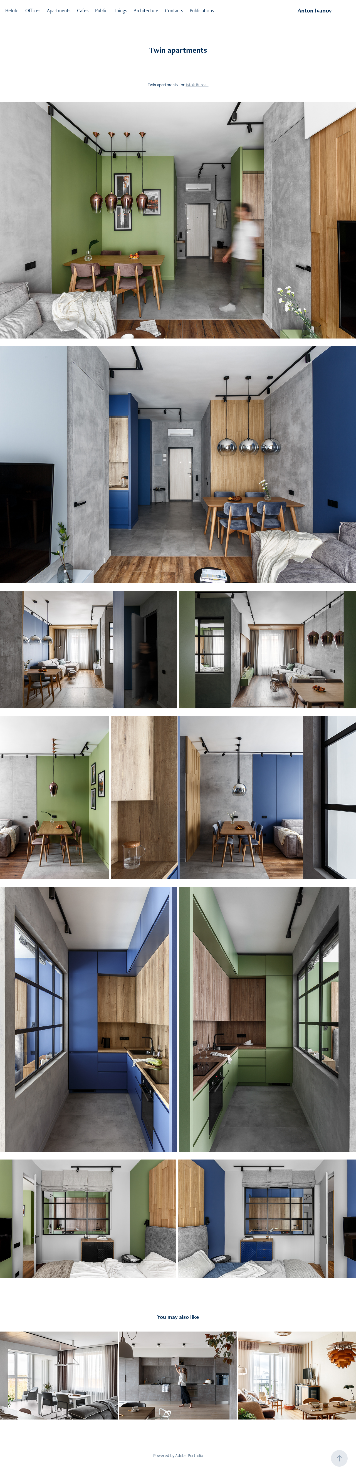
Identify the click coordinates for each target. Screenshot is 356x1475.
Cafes (82, 10)
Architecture (146, 10)
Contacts (174, 10)
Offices (32, 10)
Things (120, 10)
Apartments (58, 10)
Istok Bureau (197, 85)
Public (101, 10)
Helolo (12, 10)
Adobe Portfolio (189, 1455)
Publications (202, 10)
